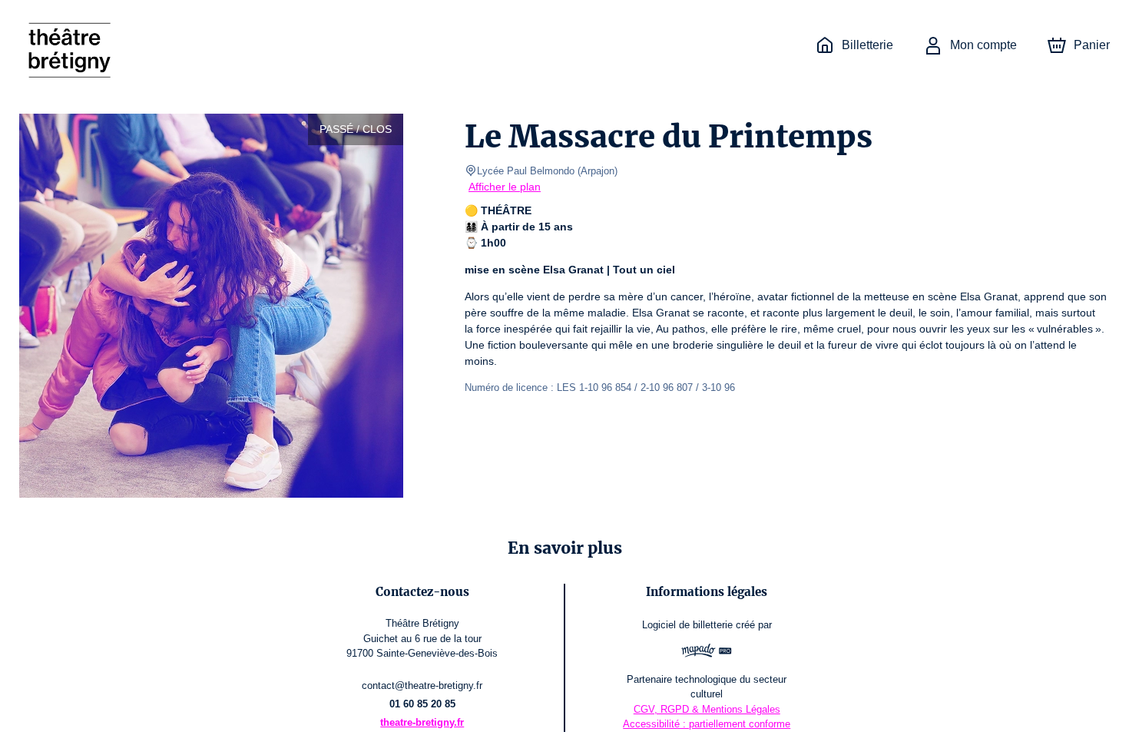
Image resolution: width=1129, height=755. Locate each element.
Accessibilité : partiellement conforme (706, 724)
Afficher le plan (504, 186)
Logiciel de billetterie (687, 625)
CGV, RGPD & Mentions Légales (707, 709)
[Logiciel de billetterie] (706, 652)
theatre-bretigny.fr (422, 722)
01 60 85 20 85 (422, 704)
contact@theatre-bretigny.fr (422, 685)
